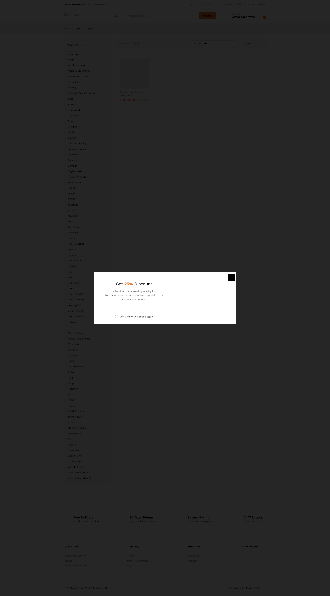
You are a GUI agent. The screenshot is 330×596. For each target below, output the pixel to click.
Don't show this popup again (136, 316)
